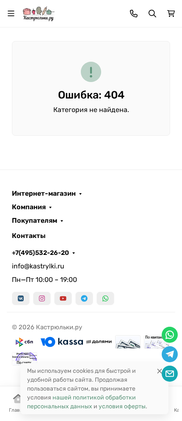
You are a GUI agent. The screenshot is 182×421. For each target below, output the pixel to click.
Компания (29, 207)
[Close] (159, 370)
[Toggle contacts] (133, 13)
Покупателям (34, 220)
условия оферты (122, 406)
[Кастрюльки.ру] (38, 12)
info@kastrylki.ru (38, 266)
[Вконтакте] (21, 298)
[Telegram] (84, 298)
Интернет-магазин (44, 193)
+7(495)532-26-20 (40, 253)
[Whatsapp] (105, 298)
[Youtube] (63, 298)
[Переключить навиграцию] (11, 13)
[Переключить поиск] (152, 13)
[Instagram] (42, 298)
